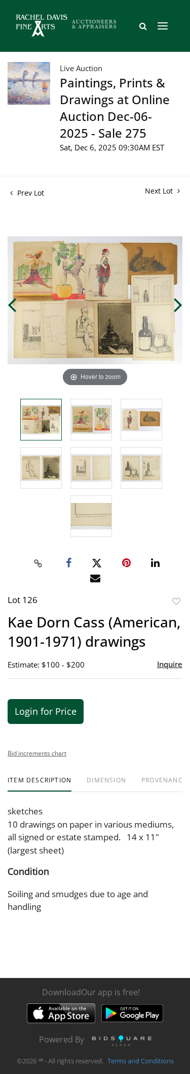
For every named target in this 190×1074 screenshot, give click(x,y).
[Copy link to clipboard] (38, 563)
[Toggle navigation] (162, 26)
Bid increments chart (37, 753)
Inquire (169, 664)
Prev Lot (29, 193)
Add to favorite (176, 601)
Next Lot (160, 190)
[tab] (39, 784)
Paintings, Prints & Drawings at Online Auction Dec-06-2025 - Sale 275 (115, 107)
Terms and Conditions (140, 1060)
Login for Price (46, 711)
